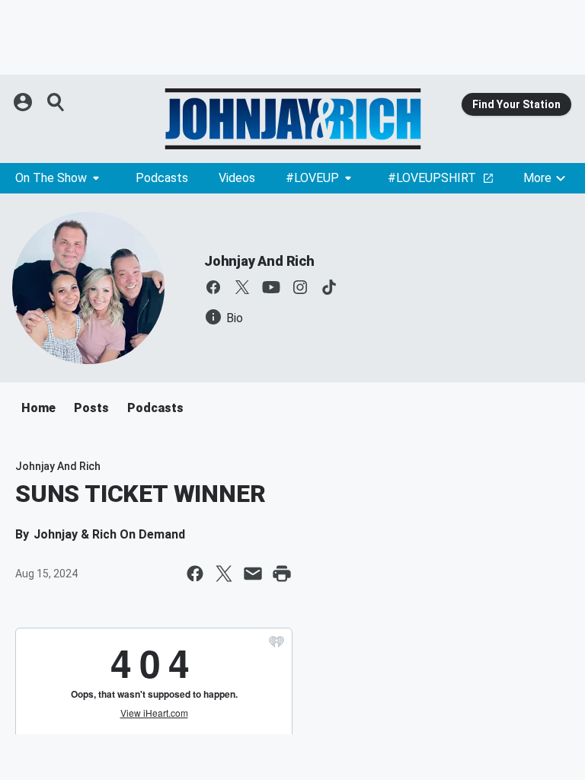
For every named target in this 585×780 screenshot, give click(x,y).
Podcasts (162, 178)
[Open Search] (56, 102)
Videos (237, 178)
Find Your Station (516, 104)
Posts (91, 408)
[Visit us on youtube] (271, 287)
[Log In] (24, 102)
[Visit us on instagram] (300, 287)
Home (38, 408)
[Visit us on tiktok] (329, 287)
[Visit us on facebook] (213, 287)
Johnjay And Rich (259, 261)
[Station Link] (292, 118)
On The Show (51, 178)
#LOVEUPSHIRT (432, 178)
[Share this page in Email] (253, 573)
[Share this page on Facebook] (195, 573)
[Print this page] (281, 573)
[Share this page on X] (224, 573)
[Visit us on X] (242, 287)
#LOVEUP (312, 178)
